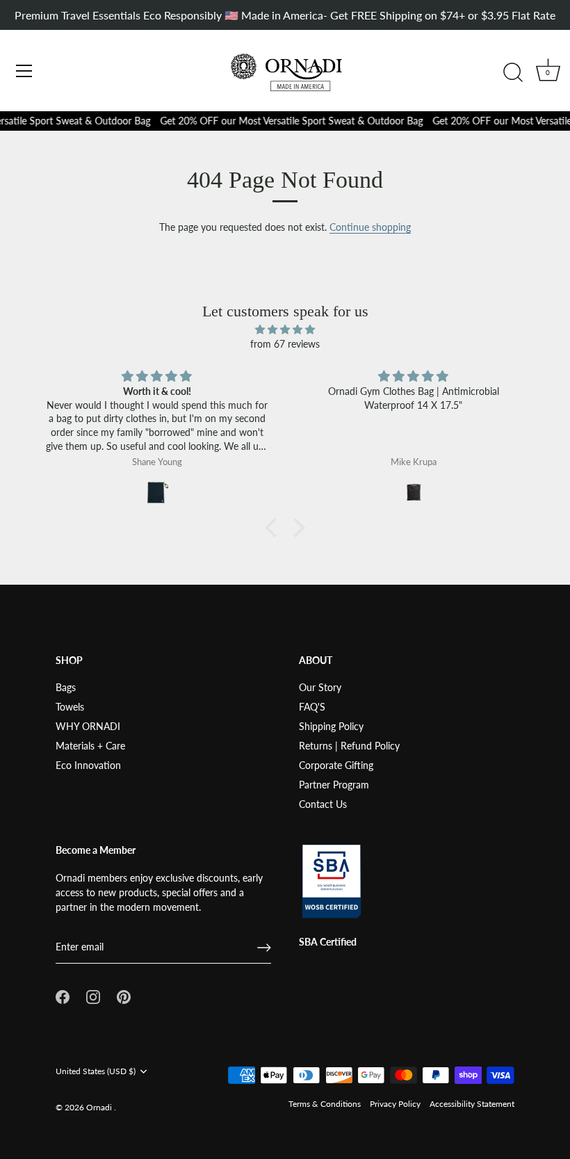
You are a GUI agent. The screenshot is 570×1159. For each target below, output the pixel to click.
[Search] (513, 73)
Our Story (320, 687)
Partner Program (334, 785)
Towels (70, 707)
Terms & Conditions (324, 1104)
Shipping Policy (331, 726)
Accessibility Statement (472, 1104)
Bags (66, 687)
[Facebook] (63, 995)
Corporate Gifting (336, 765)
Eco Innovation (88, 765)
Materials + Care (90, 746)
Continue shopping (370, 227)
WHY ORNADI (88, 726)
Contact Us (323, 804)
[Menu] (24, 71)
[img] (285, 329)
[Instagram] (93, 995)
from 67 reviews (285, 344)
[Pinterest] (124, 995)
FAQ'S (312, 707)
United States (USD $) (96, 1071)
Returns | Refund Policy (349, 746)
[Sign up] (264, 948)
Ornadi (100, 1107)
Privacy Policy (395, 1104)
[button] (274, 527)
